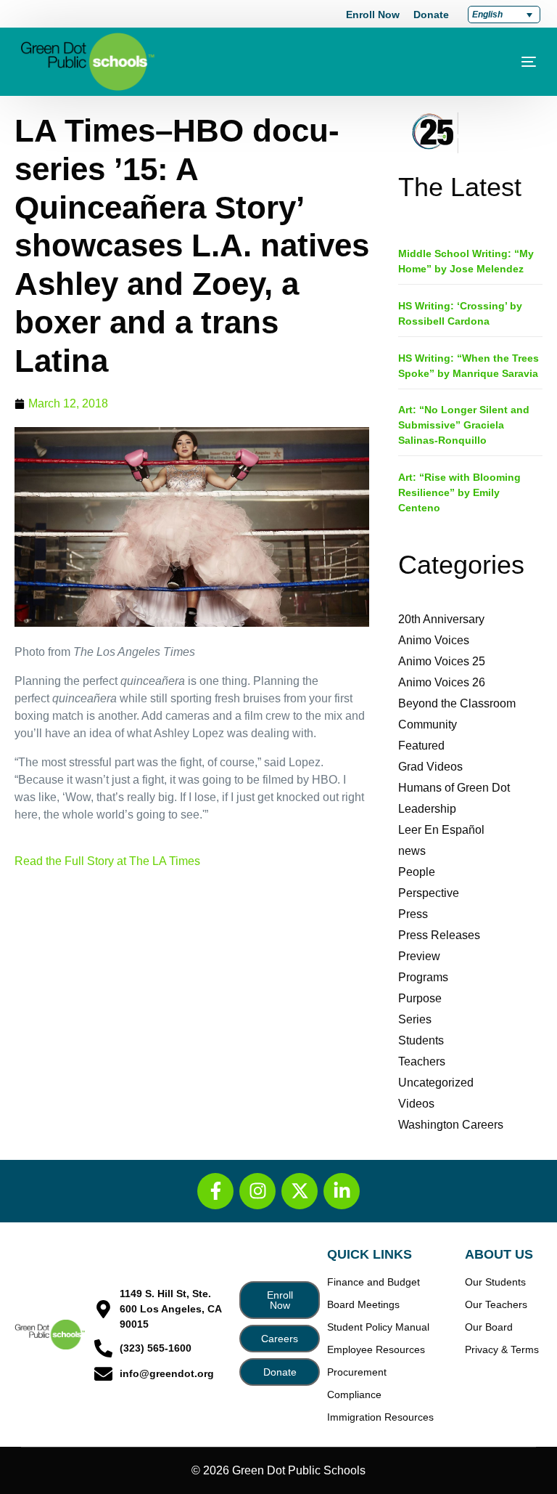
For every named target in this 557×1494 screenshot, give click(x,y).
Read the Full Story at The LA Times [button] (107, 861)
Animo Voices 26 (441, 682)
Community (427, 724)
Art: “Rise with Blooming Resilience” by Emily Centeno (459, 492)
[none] (504, 14)
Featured (421, 745)
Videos (416, 1103)
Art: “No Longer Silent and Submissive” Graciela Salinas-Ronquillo (463, 425)
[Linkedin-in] (341, 1191)
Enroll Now (373, 14)
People (416, 872)
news (412, 851)
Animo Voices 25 (441, 661)
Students (421, 1040)
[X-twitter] (299, 1191)
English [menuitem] (487, 14)
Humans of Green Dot (454, 787)
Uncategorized (436, 1082)
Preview (419, 956)
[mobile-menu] (507, 62)
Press (413, 914)
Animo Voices (433, 640)
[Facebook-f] (215, 1191)
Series (415, 1019)
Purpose (420, 998)
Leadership (427, 809)
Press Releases (439, 935)
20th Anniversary (441, 619)
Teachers (421, 1061)
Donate (431, 14)
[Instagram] (257, 1191)
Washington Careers (450, 1125)
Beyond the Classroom (457, 703)
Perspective (428, 893)
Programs (423, 977)
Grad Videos (430, 766)
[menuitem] (504, 14)
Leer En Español (441, 830)
